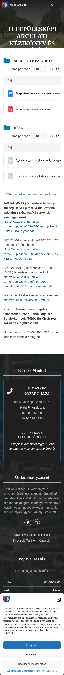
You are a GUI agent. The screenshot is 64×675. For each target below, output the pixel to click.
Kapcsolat (45, 540)
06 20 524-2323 (32, 418)
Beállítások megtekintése (32, 663)
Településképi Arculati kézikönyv (33, 109)
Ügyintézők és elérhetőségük (32, 534)
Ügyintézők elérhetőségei (32, 435)
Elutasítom (32, 654)
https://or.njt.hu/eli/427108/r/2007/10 (27, 300)
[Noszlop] (5, 5)
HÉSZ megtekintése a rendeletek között (30, 194)
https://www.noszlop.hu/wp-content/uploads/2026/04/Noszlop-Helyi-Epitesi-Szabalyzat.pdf (30, 226)
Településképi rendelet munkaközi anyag (38, 93)
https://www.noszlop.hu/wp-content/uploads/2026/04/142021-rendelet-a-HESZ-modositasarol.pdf (27, 281)
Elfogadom (32, 645)
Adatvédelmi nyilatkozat (33, 671)
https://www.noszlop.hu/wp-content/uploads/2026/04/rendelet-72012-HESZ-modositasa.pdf (31, 254)
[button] (59, 599)
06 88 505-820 (32, 413)
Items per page (20, 69)
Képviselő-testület (24, 540)
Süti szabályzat (14, 671)
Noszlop (19, 5)
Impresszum (51, 671)
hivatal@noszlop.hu (32, 407)
